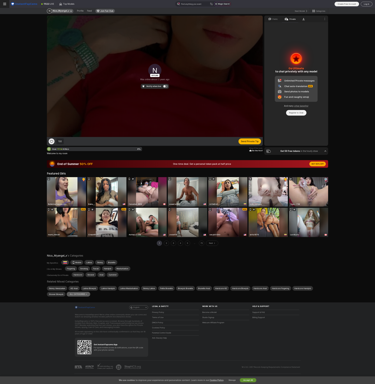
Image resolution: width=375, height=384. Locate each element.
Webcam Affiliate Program (213, 323)
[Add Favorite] (51, 141)
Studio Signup (208, 317)
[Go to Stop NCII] (133, 367)
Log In (366, 4)
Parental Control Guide (161, 333)
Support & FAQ (258, 312)
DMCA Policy (157, 323)
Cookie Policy (216, 380)
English (136, 307)
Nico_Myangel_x (57, 255)
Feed (89, 11)
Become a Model (209, 312)
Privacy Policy (158, 312)
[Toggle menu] (4, 4)
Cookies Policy (158, 328)
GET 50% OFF (317, 164)
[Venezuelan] (65, 262)
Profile (80, 11)
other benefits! (301, 106)
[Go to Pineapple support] (119, 367)
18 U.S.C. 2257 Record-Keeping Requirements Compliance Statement (271, 367)
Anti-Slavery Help (159, 338)
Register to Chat (296, 113)
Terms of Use (157, 317)
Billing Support (258, 317)
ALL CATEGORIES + (78, 294)
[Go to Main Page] (24, 4)
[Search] (211, 4)
